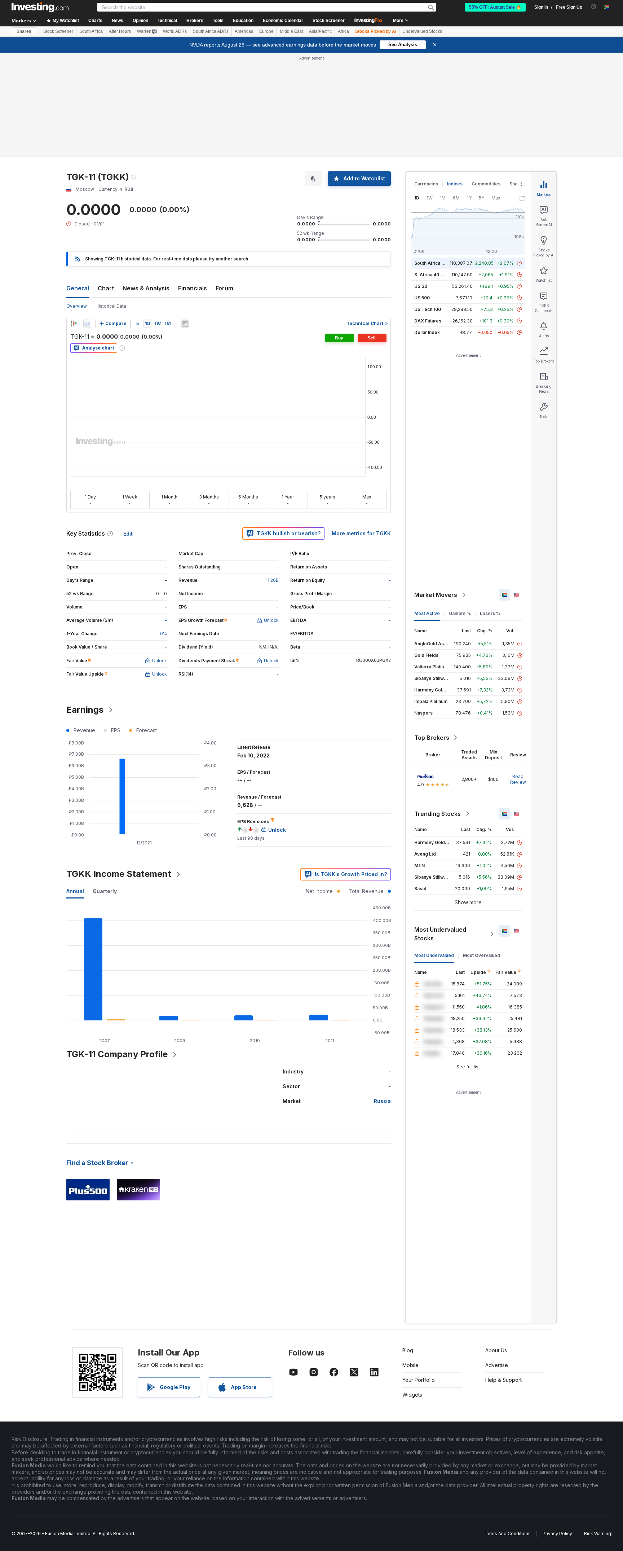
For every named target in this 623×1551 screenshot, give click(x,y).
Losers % (490, 613)
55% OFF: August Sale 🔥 (495, 7)
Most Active (427, 613)
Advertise (496, 1365)
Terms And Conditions (507, 1533)
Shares (24, 31)
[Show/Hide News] (185, 324)
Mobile (410, 1365)
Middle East (291, 31)
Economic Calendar (283, 20)
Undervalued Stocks (422, 31)
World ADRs (175, 31)
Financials (192, 288)
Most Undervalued (434, 955)
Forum (224, 288)
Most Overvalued (481, 955)
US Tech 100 (427, 309)
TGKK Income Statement (118, 874)
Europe (266, 31)
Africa (343, 31)
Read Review (518, 779)
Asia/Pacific (320, 31)
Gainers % (460, 613)
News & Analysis (146, 288)
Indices (455, 183)
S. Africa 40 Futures (435, 274)
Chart (106, 288)
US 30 (420, 286)
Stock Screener (329, 20)
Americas (244, 31)
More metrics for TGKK (361, 533)
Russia (382, 1101)
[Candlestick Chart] (74, 324)
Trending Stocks (437, 813)
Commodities (486, 183)
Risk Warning (597, 1533)
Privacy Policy (557, 1533)
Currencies (426, 183)
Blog (407, 1350)
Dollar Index (427, 332)
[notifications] (593, 6)
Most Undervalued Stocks (440, 934)
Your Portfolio (418, 1380)
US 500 (422, 297)
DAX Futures (427, 321)
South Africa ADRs (211, 31)
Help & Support (503, 1380)
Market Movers (435, 594)
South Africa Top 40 (435, 263)
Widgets (412, 1395)
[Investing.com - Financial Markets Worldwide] (40, 7)
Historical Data (111, 306)
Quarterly (105, 891)
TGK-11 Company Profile (117, 1054)
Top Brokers (431, 737)
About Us (496, 1350)
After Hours (120, 31)
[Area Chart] (87, 324)
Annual (75, 891)
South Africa (91, 31)
